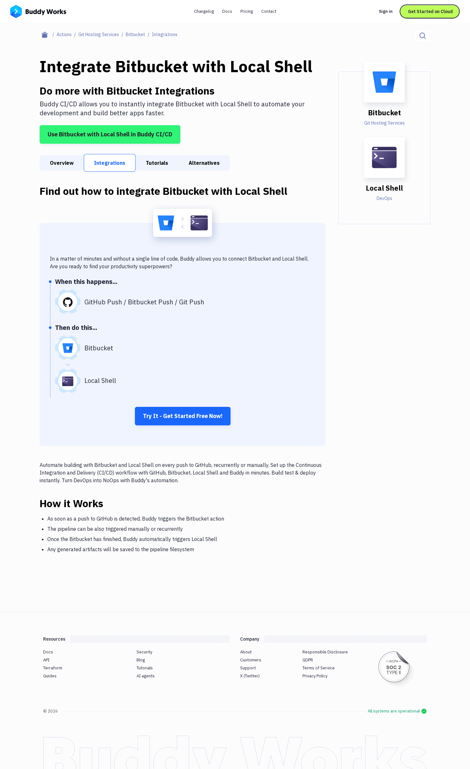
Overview (62, 163)
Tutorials (157, 163)
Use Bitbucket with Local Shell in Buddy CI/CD (110, 134)
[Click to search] (422, 36)
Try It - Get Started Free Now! (183, 416)
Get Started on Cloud (430, 11)
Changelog (204, 11)
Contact (268, 11)
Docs (227, 11)
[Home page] (48, 34)
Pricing (246, 11)
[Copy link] (111, 503)
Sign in (386, 11)
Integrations (109, 163)
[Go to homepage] (38, 11)
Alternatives (204, 163)
